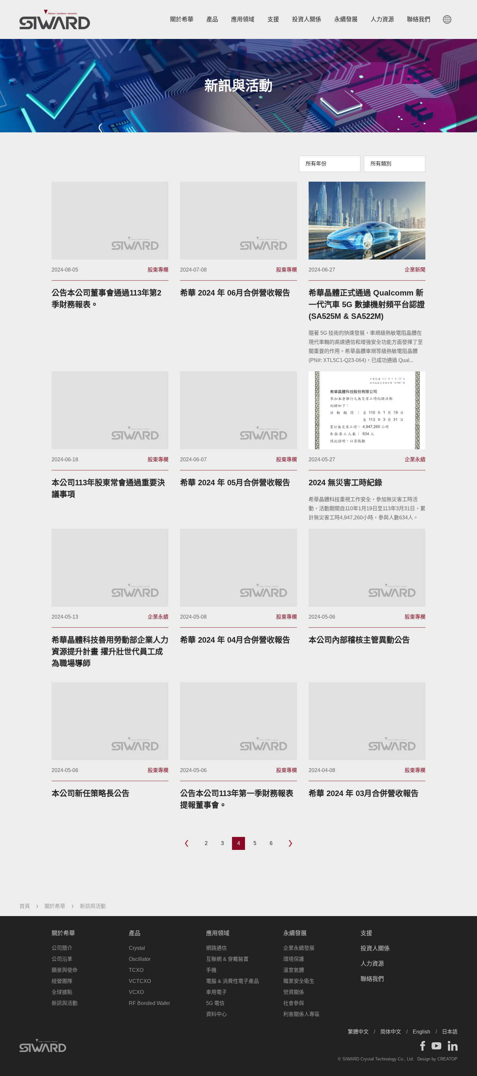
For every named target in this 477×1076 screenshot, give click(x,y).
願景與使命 (65, 970)
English (421, 1031)
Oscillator (140, 959)
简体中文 (390, 1031)
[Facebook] (422, 1046)
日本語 (450, 1031)
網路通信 (216, 948)
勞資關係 (293, 992)
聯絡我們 (372, 979)
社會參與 (293, 1003)
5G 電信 (215, 1003)
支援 (273, 19)
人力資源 (382, 19)
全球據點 (62, 992)
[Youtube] (436, 1045)
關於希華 (181, 19)
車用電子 (216, 992)
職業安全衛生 (298, 981)
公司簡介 (62, 948)
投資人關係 (306, 19)
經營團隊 (62, 981)
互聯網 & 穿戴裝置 (227, 959)
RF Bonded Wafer (149, 1003)
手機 (211, 970)
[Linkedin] (453, 1046)
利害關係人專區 (301, 1014)
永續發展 (346, 19)
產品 (212, 19)
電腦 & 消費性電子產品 (232, 981)
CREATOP (447, 1059)
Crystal (137, 948)
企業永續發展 (298, 948)
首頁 (24, 906)
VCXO (136, 992)
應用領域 (242, 19)
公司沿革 (62, 959)
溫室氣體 (293, 970)
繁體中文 (358, 1031)
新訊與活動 (65, 1003)
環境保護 (293, 959)
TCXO (136, 970)
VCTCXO (140, 981)
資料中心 (216, 1014)
